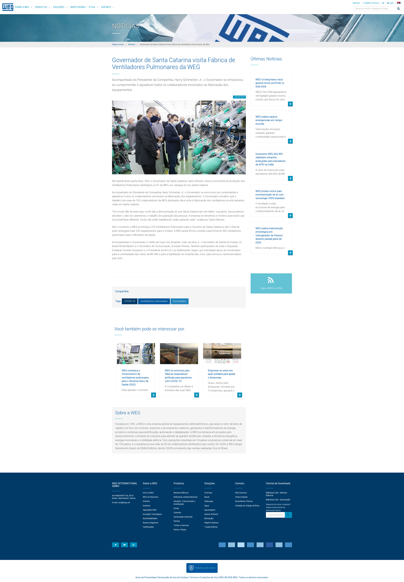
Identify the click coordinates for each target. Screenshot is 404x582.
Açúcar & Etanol (211, 514)
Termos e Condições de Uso (204, 577)
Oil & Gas (208, 493)
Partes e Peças (180, 530)
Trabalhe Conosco (371, 3)
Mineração (208, 518)
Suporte (106, 7)
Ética (92, 7)
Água (206, 506)
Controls (177, 513)
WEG (6, 7)
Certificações (148, 527)
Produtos (41, 7)
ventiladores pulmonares (154, 301)
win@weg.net (124, 502)
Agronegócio (209, 510)
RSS (221, 577)
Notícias (356, 3)
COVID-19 (129, 301)
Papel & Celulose (211, 523)
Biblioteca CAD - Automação (278, 500)
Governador (179, 301)
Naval (206, 497)
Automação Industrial (183, 517)
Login (391, 3)
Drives (176, 508)
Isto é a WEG (148, 493)
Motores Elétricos (181, 493)
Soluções (58, 7)
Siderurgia (208, 501)
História (146, 501)
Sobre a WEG (22, 7)
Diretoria (146, 506)
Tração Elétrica (210, 527)
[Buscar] (398, 9)
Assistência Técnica (244, 501)
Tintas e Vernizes (181, 525)
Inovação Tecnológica (152, 514)
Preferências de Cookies (205, 568)
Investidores (78, 7)
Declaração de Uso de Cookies (173, 577)
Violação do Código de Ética (247, 506)
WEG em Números (150, 497)
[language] (399, 3)
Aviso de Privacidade (145, 577)
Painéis (177, 521)
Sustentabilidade (150, 518)
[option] (135, 367)
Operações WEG (150, 510)
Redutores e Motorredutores (186, 497)
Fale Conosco (241, 493)
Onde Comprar (241, 497)
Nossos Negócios (150, 523)
